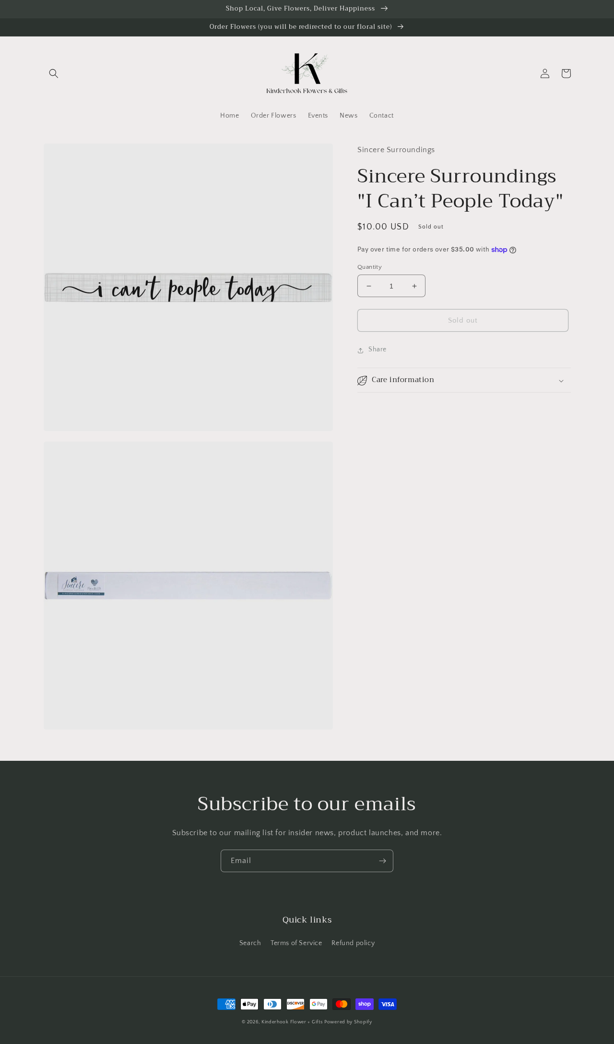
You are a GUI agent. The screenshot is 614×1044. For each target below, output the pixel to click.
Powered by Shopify (348, 1022)
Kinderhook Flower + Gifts (292, 1022)
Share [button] (377, 350)
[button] (53, 73)
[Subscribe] (382, 861)
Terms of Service (296, 943)
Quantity (369, 267)
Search (250, 943)
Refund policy (353, 943)
